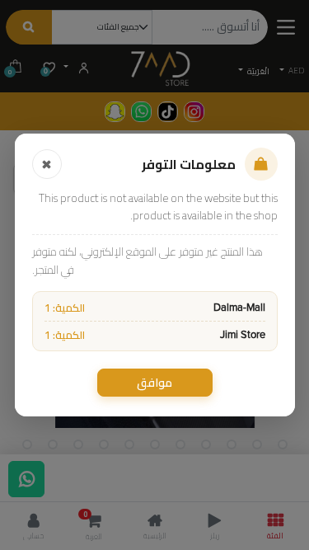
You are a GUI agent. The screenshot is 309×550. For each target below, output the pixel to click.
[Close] (47, 164)
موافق (154, 382)
